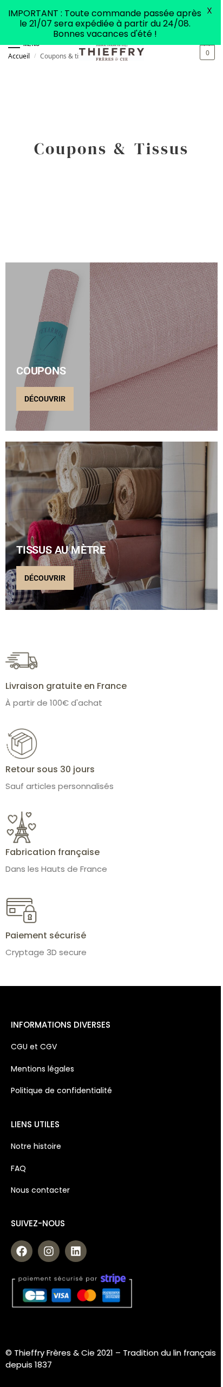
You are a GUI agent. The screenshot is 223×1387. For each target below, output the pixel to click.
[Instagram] (49, 1251)
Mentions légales (42, 1068)
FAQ (18, 1168)
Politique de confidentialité (61, 1090)
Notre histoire (37, 1146)
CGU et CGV (34, 1046)
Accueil (19, 56)
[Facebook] (21, 1251)
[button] (206, 52)
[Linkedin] (76, 1251)
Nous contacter (40, 1190)
